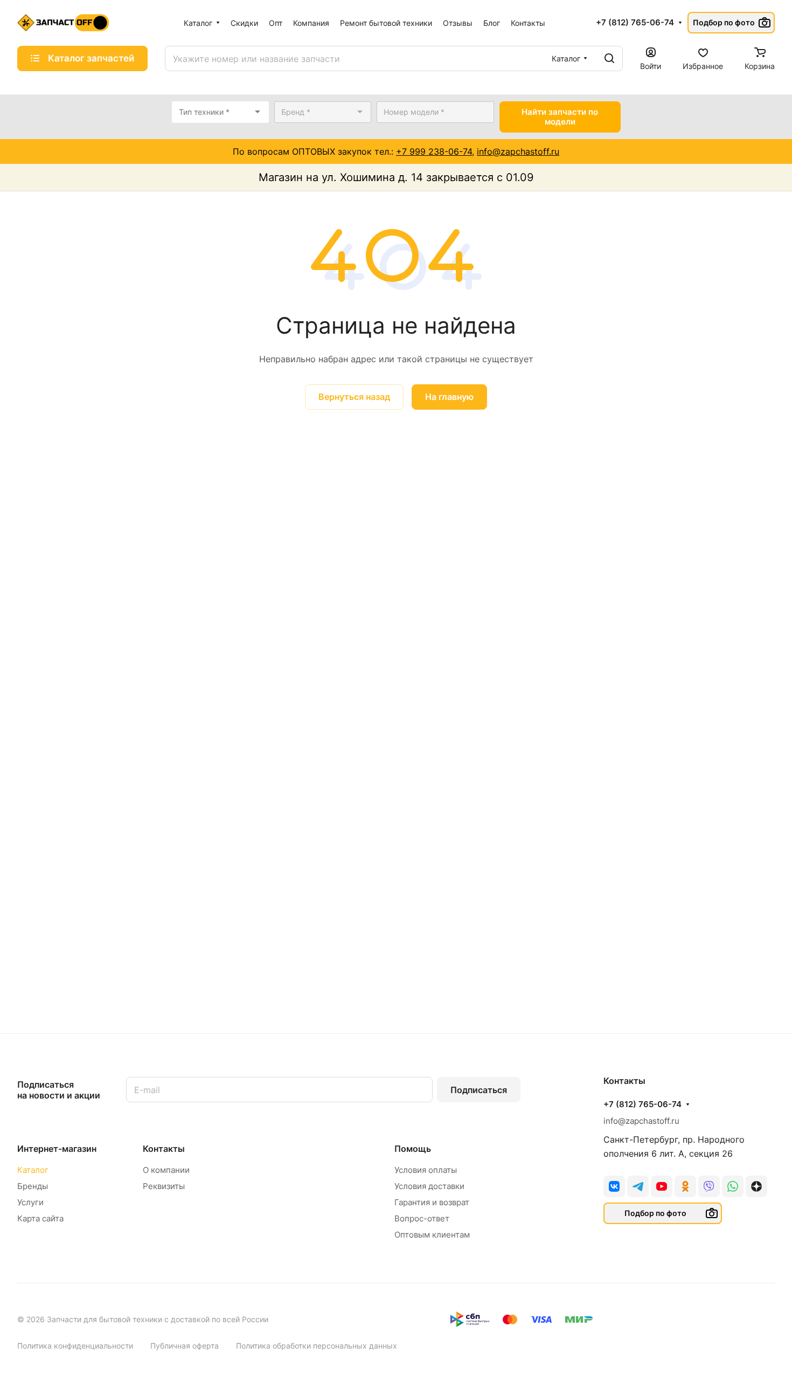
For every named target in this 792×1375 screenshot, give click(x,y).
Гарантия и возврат (431, 1202)
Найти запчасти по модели (560, 117)
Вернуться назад (354, 396)
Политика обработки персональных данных (316, 1345)
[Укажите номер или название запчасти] (609, 58)
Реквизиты (164, 1186)
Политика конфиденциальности (75, 1345)
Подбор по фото (724, 22)
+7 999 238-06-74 (434, 151)
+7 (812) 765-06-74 (635, 22)
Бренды (32, 1186)
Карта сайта (40, 1218)
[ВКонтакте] (614, 1186)
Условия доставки (429, 1186)
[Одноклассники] (685, 1186)
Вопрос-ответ (421, 1218)
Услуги (30, 1202)
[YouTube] (661, 1186)
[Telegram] (638, 1186)
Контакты (164, 1148)
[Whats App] (733, 1186)
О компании (166, 1170)
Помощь (412, 1148)
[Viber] (709, 1186)
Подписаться (478, 1089)
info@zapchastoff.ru (518, 151)
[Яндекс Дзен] (756, 1186)
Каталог (32, 1170)
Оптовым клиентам (432, 1234)
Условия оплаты (425, 1170)
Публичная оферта (184, 1345)
